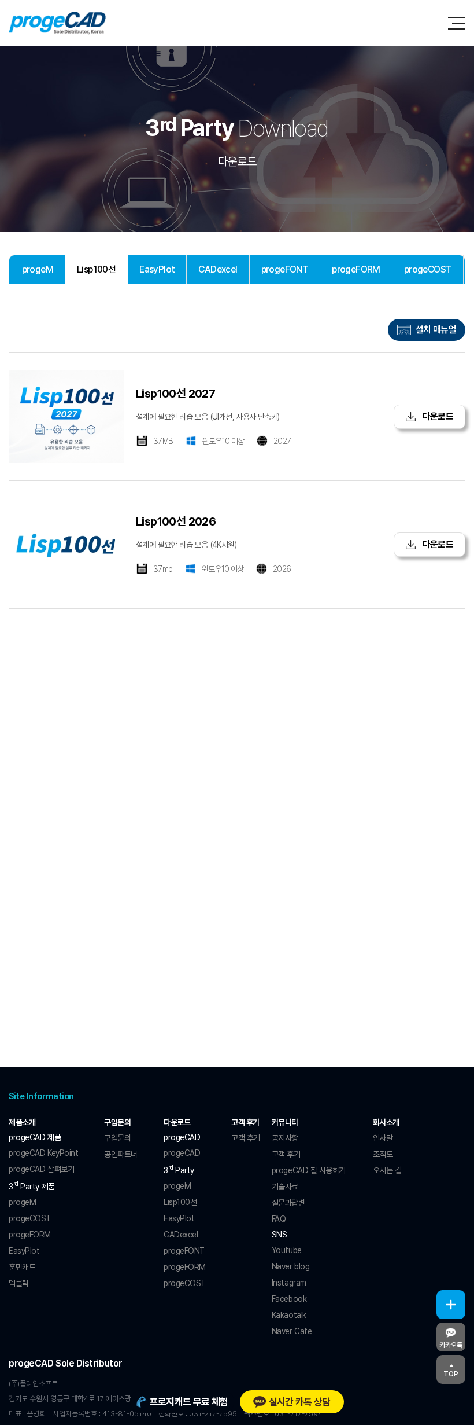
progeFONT (285, 269)
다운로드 (436, 416)
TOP (450, 1374)
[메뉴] (456, 23)
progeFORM (356, 269)
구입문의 (117, 1122)
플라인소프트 (57, 23)
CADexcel (217, 269)
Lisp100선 (96, 269)
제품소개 (22, 1122)
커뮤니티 (285, 1122)
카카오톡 (450, 1345)
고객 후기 (245, 1122)
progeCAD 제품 (35, 1137)
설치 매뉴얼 (436, 329)
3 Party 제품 (32, 1185)
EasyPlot (157, 269)
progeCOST (428, 269)
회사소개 (386, 1122)
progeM (37, 269)
